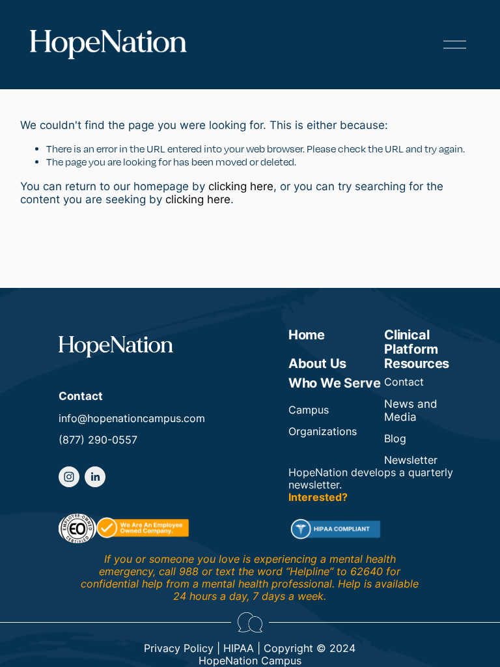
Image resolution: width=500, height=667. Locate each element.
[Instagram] (69, 476)
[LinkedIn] (95, 476)
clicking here (240, 186)
